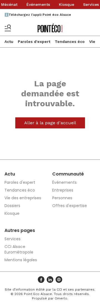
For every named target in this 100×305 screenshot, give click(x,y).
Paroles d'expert (34, 41)
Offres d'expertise (69, 205)
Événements (38, 4)
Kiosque (66, 4)
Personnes (62, 198)
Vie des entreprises (22, 198)
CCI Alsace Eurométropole (18, 249)
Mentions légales (20, 260)
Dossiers (12, 205)
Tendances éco (70, 41)
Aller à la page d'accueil (50, 122)
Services (91, 4)
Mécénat (9, 4)
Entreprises (62, 190)
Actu (8, 41)
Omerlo (61, 298)
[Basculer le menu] (7, 28)
